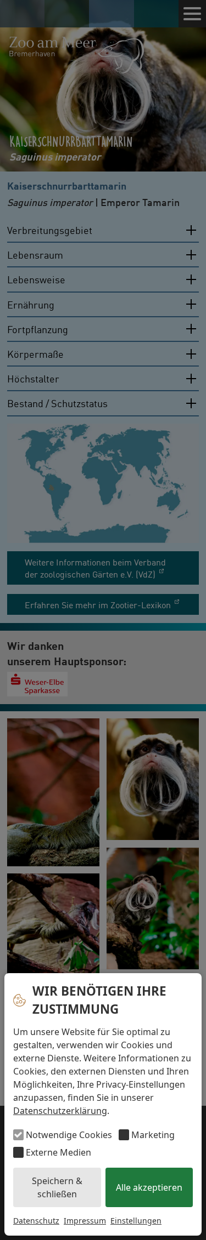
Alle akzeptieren (149, 1187)
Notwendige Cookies (69, 1135)
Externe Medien (58, 1152)
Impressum (85, 1220)
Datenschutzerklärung (60, 1111)
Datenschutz (36, 1220)
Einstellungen (136, 1220)
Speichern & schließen (57, 1187)
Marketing (153, 1135)
